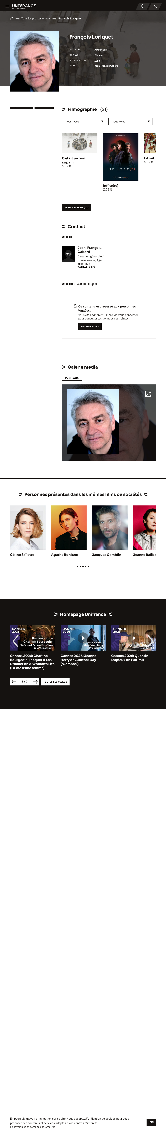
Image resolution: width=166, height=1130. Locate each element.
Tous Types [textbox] (72, 121)
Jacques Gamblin (106, 555)
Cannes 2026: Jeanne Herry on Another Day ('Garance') (78, 660)
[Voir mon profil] (155, 6)
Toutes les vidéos (55, 681)
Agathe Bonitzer (64, 555)
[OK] (151, 1122)
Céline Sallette (22, 555)
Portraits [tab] (72, 377)
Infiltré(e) (110, 186)
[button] (148, 394)
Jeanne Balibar (145, 555)
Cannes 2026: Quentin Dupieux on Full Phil (129, 658)
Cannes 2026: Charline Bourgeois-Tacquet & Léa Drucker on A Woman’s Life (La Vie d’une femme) (32, 662)
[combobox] (84, 121)
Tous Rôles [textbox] (119, 121)
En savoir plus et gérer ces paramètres (32, 1126)
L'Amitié (151, 158)
